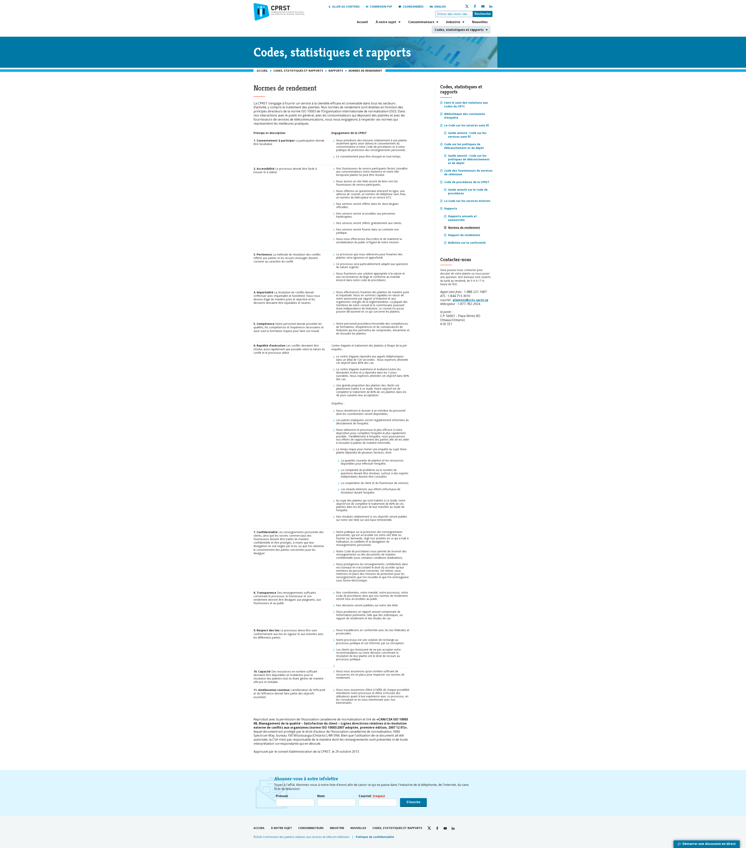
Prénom (282, 796)
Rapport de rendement (464, 235)
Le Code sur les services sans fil (466, 125)
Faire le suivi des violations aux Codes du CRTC (466, 104)
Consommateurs (421, 22)
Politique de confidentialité (375, 837)
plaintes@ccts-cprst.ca (470, 300)
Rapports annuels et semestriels (462, 218)
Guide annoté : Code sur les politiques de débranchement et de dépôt (469, 159)
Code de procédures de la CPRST (466, 182)
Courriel (372, 796)
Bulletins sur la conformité (467, 242)
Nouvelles (480, 22)
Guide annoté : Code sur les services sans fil (467, 134)
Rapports (450, 208)
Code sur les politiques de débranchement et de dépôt (464, 146)
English (440, 6)
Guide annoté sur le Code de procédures (468, 191)
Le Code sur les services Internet (467, 201)
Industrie (453, 22)
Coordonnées (413, 6)
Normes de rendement (464, 227)
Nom (321, 796)
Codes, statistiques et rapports (459, 30)
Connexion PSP (381, 6)
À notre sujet (386, 22)
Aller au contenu (346, 6)
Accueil (362, 22)
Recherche (483, 14)
